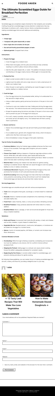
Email (4, 348)
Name (4, 340)
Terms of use (18, 390)
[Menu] (2, 3)
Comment (5, 321)
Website (4, 356)
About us (31, 390)
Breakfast (4, 18)
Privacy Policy (25, 390)
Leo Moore (5, 15)
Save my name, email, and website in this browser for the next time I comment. (29, 365)
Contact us (36, 390)
